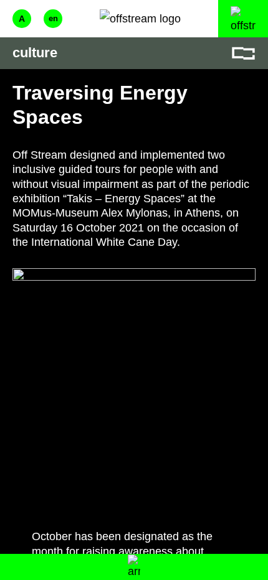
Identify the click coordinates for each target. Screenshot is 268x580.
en (53, 18)
